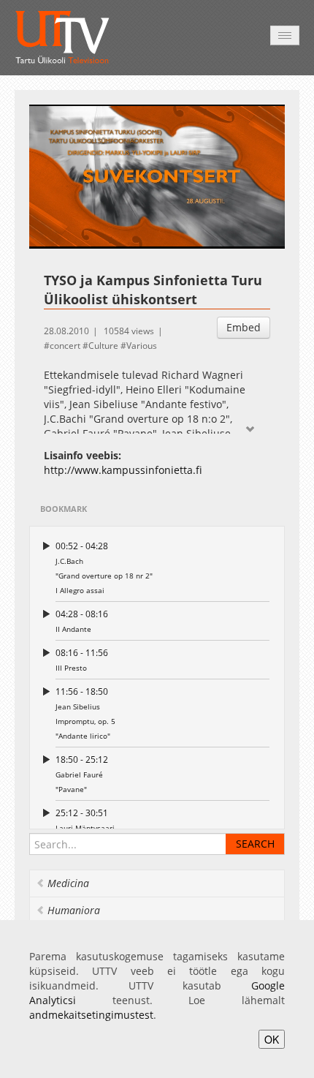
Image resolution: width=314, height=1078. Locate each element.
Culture (103, 345)
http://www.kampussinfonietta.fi (123, 470)
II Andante (81, 621)
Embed (243, 327)
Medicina (68, 883)
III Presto (81, 660)
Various (141, 345)
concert (65, 345)
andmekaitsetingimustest (91, 1015)
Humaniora (73, 910)
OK (271, 1039)
